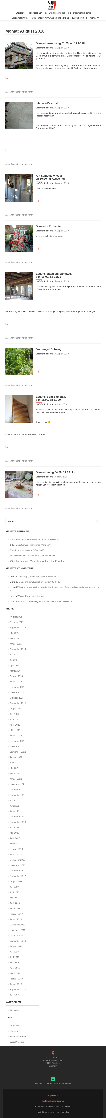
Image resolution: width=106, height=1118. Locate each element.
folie (12, 596)
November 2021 (17, 784)
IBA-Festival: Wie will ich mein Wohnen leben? (32, 556)
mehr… (93, 18)
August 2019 (16, 881)
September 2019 (18, 876)
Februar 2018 (16, 979)
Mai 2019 (14, 898)
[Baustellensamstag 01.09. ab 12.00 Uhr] (19, 55)
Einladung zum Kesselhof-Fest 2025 (27, 550)
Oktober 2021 (16, 790)
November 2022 (17, 746)
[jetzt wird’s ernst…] (19, 115)
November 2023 (17, 692)
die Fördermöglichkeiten (80, 13)
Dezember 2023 (17, 687)
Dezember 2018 (17, 925)
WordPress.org (17, 1042)
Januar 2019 (16, 919)
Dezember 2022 (17, 741)
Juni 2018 (14, 957)
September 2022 (18, 752)
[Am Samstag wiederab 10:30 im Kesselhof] (19, 188)
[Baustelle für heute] (19, 238)
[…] (6, 78)
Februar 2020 (16, 849)
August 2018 (16, 946)
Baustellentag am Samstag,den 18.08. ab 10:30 (54, 275)
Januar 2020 (16, 854)
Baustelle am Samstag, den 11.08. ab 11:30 (51, 398)
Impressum (53, 1095)
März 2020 (15, 844)
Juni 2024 (14, 660)
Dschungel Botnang (49, 349)
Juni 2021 (14, 806)
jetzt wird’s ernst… (48, 103)
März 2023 (15, 730)
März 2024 (15, 671)
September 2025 (18, 628)
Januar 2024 (16, 682)
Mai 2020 (14, 833)
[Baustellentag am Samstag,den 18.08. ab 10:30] (19, 286)
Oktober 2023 (16, 698)
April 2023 (15, 725)
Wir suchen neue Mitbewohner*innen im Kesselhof (34, 539)
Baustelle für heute (48, 226)
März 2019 (15, 908)
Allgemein (14, 1010)
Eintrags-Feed (16, 1031)
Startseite (20, 13)
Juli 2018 (14, 952)
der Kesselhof (35, 13)
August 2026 (16, 617)
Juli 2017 (14, 995)
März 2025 (15, 638)
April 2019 (15, 903)
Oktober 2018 (16, 935)
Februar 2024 (16, 676)
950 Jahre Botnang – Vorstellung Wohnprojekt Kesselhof (37, 561)
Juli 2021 (14, 800)
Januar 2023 (16, 736)
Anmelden (15, 1026)
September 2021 (18, 795)
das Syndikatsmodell (55, 13)
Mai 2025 (14, 633)
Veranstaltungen (20, 18)
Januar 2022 (16, 779)
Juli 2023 (14, 714)
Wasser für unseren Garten (30, 596)
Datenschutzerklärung (53, 1101)
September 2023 (18, 703)
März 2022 (15, 773)
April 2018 (15, 968)
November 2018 (17, 930)
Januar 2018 (16, 984)
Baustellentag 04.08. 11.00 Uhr (55, 472)
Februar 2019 (16, 914)
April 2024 (15, 665)
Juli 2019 (14, 887)
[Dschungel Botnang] (19, 361)
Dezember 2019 (17, 860)
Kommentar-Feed (18, 1036)
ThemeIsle (64, 1112)
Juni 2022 (14, 763)
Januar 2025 (16, 644)
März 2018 (15, 973)
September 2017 (18, 989)
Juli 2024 (14, 655)
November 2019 (17, 865)
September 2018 (18, 941)
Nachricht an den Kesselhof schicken (53, 1083)
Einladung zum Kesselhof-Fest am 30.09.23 (39, 582)
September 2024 (18, 649)
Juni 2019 (14, 892)
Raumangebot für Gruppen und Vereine (50, 18)
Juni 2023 (14, 719)
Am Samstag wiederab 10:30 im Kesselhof (50, 177)
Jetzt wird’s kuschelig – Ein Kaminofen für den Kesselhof (44, 601)
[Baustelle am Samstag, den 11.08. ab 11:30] (19, 409)
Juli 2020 (14, 827)
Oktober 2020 (16, 817)
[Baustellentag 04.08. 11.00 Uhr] (19, 484)
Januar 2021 (16, 811)
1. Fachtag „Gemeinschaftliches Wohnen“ (30, 545)
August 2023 (16, 709)
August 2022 (16, 757)
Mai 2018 (14, 962)
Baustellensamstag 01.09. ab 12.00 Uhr (61, 43)
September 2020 (18, 822)
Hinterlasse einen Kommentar (18, 92)
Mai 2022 (14, 768)
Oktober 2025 (16, 622)
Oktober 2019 (16, 871)
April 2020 (15, 838)
